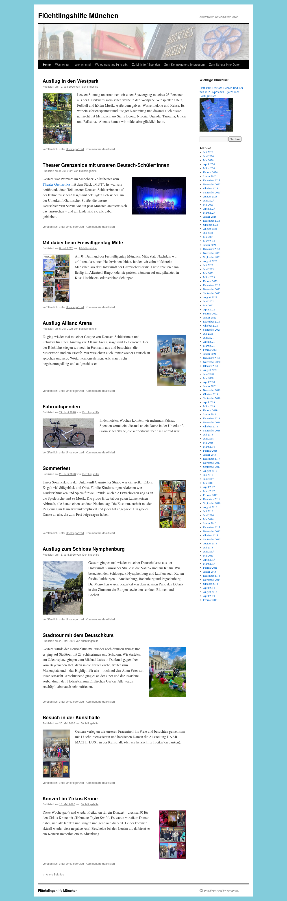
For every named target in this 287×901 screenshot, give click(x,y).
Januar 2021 (209, 353)
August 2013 (210, 591)
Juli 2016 (208, 511)
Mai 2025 (208, 204)
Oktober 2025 (210, 188)
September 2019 (211, 398)
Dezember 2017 (211, 458)
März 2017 (209, 491)
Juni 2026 (208, 156)
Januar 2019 (209, 414)
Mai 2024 (208, 236)
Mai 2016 (208, 519)
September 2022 (211, 293)
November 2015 (211, 531)
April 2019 (209, 402)
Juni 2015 (208, 551)
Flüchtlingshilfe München (78, 15)
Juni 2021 (208, 337)
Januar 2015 (209, 571)
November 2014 (211, 579)
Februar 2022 (210, 313)
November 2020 (211, 362)
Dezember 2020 (211, 358)
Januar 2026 (209, 176)
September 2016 (211, 503)
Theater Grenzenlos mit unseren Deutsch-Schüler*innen (106, 164)
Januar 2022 (209, 317)
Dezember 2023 (211, 249)
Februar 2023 (210, 281)
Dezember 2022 (211, 285)
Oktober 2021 (210, 325)
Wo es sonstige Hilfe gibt (111, 64)
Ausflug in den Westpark (70, 80)
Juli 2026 (208, 152)
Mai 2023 (208, 273)
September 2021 (211, 329)
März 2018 (209, 446)
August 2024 (210, 228)
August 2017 (210, 470)
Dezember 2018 (211, 418)
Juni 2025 (208, 200)
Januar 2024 (209, 245)
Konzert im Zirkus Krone (70, 798)
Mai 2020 (208, 378)
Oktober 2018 (210, 426)
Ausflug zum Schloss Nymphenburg (84, 548)
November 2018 (211, 422)
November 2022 (211, 289)
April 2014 (209, 587)
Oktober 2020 (210, 366)
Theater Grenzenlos (56, 184)
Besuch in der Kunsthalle (71, 717)
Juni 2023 (208, 269)
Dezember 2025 (211, 180)
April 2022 (209, 309)
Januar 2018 (209, 454)
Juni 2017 (208, 479)
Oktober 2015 (210, 535)
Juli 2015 (208, 547)
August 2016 (210, 507)
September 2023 (211, 257)
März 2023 (209, 277)
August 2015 (210, 543)
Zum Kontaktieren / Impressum (184, 64)
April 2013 (209, 596)
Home (47, 64)
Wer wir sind (83, 64)
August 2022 (210, 297)
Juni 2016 (208, 515)
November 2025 (211, 184)
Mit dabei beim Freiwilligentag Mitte (83, 242)
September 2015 (211, 539)
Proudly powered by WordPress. (221, 890)
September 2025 (211, 192)
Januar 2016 (209, 523)
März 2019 (209, 406)
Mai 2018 (208, 442)
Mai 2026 (208, 160)
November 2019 (211, 390)
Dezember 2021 (211, 321)
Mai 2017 (208, 483)
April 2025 (209, 208)
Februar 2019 (210, 410)
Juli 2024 (208, 232)
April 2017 (209, 487)
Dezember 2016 (211, 499)
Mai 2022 (208, 305)
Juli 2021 (208, 333)
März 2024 (209, 241)
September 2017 (211, 466)
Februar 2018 (210, 450)
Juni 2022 (208, 301)
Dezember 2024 (211, 220)
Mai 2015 (208, 555)
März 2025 (209, 212)
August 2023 (210, 261)
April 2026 (209, 164)
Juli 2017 (208, 474)
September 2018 (211, 430)
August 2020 (210, 370)
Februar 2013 (210, 600)
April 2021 (209, 341)
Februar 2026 (210, 172)
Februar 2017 (210, 495)
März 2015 (209, 563)
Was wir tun (62, 64)
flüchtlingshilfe (89, 86)
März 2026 (209, 168)
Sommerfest (56, 468)
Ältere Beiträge (53, 874)
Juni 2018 (208, 438)
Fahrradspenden (61, 406)
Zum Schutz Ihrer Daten (224, 64)
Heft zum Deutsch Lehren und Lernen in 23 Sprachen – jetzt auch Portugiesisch (222, 92)
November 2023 (211, 253)
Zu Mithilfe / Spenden (146, 64)
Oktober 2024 (210, 224)
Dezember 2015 (211, 527)
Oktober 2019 (210, 394)
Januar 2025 (209, 216)
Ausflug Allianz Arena (67, 322)
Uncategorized (75, 149)
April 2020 (209, 382)
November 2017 (211, 462)
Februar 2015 (210, 567)
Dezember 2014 (211, 575)
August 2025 (210, 196)
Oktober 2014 (210, 583)
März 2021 (209, 345)
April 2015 (209, 559)
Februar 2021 (210, 349)
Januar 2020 (209, 386)
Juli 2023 (208, 265)
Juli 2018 (208, 434)
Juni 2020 (208, 374)
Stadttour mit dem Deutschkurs (78, 635)
